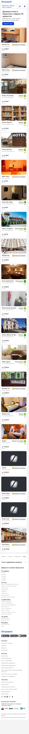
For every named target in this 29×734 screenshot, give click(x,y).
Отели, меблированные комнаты (10, 584)
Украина (10, 556)
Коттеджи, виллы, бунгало (8, 597)
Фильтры (19, 6)
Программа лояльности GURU (9, 674)
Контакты (3, 645)
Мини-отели (4, 588)
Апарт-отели (4, 593)
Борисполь (18, 556)
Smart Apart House (6, 493)
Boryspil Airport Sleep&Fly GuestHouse (6, 388)
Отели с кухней (5, 610)
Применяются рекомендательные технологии (13, 717)
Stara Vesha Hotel (6, 176)
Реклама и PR (4, 694)
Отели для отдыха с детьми (8, 612)
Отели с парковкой (6, 601)
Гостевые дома (5, 595)
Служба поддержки (6, 658)
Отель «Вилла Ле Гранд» (10, 335)
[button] (9, 6)
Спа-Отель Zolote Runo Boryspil (6, 544)
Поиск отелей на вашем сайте (9, 689)
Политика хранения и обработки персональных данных (13, 714)
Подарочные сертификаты (8, 676)
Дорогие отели (5, 618)
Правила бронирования (7, 667)
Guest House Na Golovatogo (10, 308)
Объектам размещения (7, 682)
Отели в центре (5, 624)
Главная (4, 556)
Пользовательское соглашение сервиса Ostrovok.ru (11, 670)
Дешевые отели (5, 620)
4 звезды (3, 574)
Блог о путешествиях (6, 660)
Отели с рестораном (6, 603)
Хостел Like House (6, 44)
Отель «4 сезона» (8, 95)
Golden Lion (6, 414)
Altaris (4, 468)
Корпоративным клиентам (8, 687)
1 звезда (3, 580)
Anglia (4, 441)
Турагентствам (5, 684)
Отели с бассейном (6, 608)
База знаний (4, 656)
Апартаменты (4, 589)
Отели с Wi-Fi (5, 606)
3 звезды (3, 576)
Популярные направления (8, 663)
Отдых (3, 626)
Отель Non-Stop (7, 202)
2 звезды (3, 578)
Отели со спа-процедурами (8, 605)
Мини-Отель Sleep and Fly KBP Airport (6, 70)
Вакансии (3, 648)
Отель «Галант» (7, 122)
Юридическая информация (8, 665)
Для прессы (4, 650)
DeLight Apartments (6, 255)
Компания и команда (6, 643)
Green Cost (5, 519)
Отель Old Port (7, 149)
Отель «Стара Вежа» (8, 228)
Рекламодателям (5, 691)
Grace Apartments (8, 281)
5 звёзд (3, 572)
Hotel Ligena (6, 362)
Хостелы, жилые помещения (8, 586)
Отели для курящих (6, 614)
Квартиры (3, 591)
